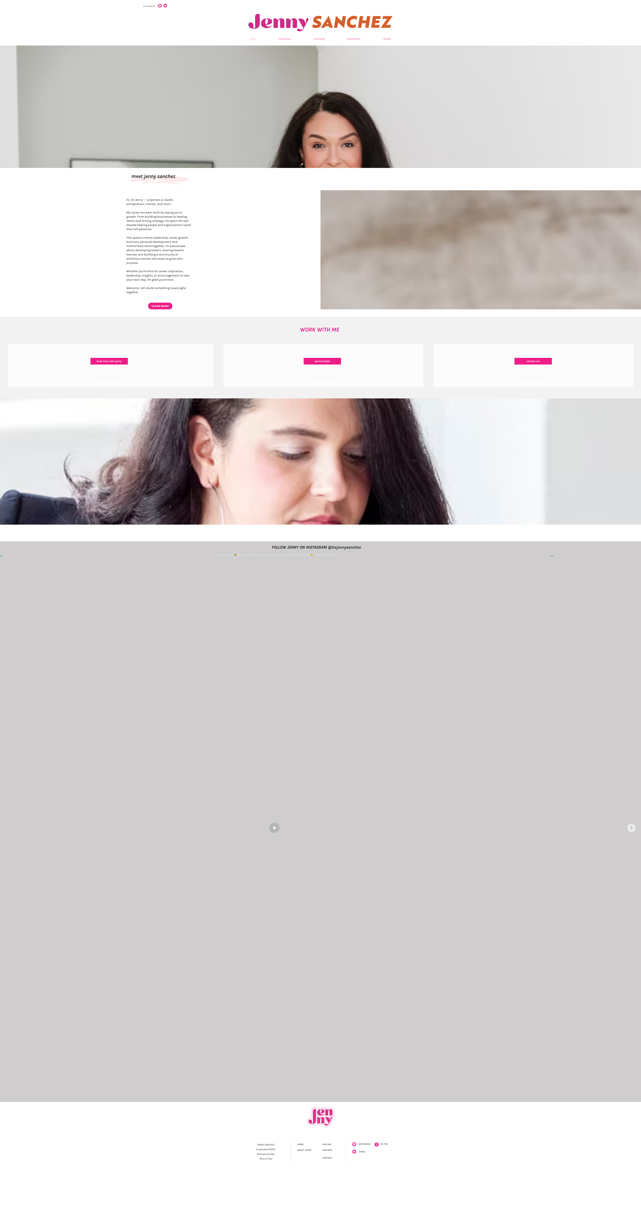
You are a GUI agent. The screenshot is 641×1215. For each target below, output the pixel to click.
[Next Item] (631, 828)
